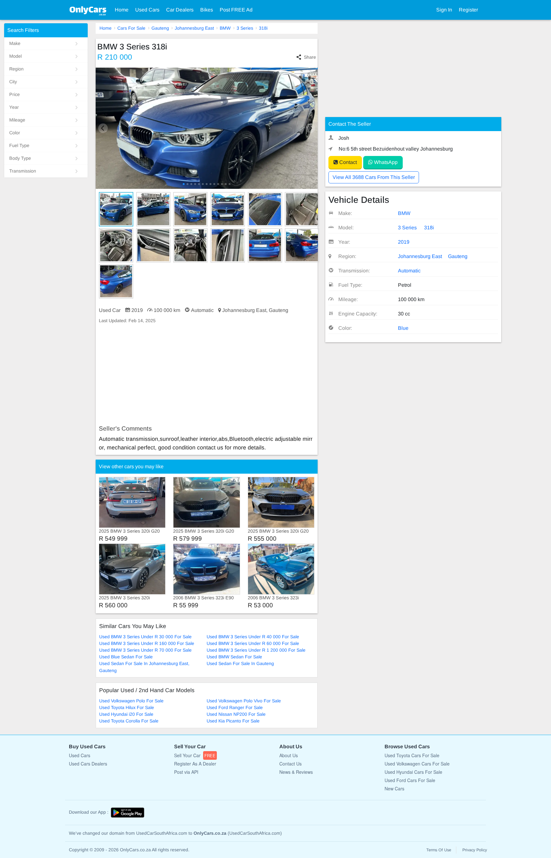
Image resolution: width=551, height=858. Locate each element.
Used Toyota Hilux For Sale (126, 707)
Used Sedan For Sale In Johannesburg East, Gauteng (144, 667)
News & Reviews (296, 772)
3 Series (245, 28)
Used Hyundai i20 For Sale (126, 714)
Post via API (186, 772)
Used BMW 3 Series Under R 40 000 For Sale (253, 636)
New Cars (394, 788)
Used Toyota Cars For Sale (412, 755)
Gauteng (160, 28)
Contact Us (290, 763)
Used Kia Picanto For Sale (233, 720)
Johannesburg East (194, 28)
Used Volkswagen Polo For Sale (131, 700)
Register (468, 9)
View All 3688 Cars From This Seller (374, 177)
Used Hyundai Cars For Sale (413, 772)
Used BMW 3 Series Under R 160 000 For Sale (146, 643)
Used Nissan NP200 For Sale (236, 714)
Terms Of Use (438, 850)
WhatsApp (385, 162)
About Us (288, 755)
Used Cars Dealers (88, 763)
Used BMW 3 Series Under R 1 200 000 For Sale (256, 650)
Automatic (409, 270)
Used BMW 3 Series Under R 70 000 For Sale (145, 650)
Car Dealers (180, 9)
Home (122, 9)
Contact (347, 162)
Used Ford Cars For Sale (410, 780)
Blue (403, 328)
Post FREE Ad (236, 9)
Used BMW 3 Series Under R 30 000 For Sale (145, 636)
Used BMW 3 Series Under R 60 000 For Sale (253, 643)
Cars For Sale (131, 28)
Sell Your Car (195, 755)
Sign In (444, 9)
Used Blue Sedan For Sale (126, 656)
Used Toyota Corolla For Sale (128, 720)
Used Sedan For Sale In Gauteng (240, 663)
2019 (403, 242)
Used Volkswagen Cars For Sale (417, 763)
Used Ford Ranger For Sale (235, 707)
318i (263, 28)
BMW (225, 28)
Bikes (206, 9)
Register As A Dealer (195, 763)
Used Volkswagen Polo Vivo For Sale (244, 700)
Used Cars (147, 9)
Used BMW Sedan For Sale (234, 656)
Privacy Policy (474, 850)
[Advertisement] (207, 374)
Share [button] (310, 57)
